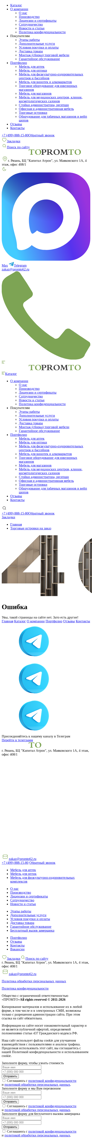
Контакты (17, 128)
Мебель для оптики (33, 70)
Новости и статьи (32, 28)
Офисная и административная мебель (46, 109)
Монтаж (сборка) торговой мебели (44, 55)
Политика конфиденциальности (42, 32)
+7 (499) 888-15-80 (15, 135)
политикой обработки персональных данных (37, 1084)
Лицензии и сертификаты (37, 20)
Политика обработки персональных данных (34, 981)
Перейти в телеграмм (17, 740)
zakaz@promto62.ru (15, 269)
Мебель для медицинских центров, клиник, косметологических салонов (51, 99)
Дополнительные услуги (37, 43)
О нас (23, 13)
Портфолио (54, 621)
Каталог (16, 5)
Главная (7, 621)
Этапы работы (29, 40)
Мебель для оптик (23, 874)
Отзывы (16, 124)
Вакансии (17, 949)
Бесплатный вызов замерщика (32, 930)
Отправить (10, 1076)
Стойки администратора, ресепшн (44, 105)
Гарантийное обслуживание (39, 59)
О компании (36, 621)
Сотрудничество (31, 24)
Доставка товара (31, 51)
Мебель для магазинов (35, 93)
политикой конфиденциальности (52, 1081)
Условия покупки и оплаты (39, 47)
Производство (29, 17)
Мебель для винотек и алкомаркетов (45, 82)
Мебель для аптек (32, 66)
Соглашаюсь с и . (39, 1082)
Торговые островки (33, 112)
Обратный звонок (41, 135)
